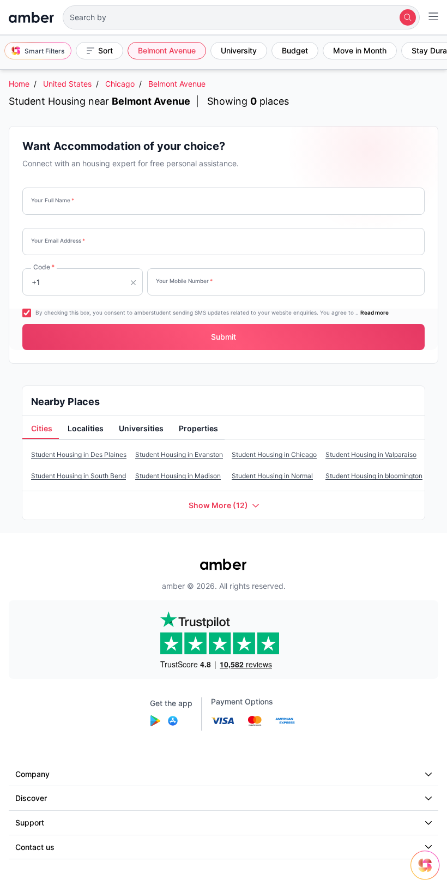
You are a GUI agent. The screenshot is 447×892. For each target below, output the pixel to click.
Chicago (120, 84)
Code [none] (44, 267)
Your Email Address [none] (58, 240)
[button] (241, 17)
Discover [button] (31, 798)
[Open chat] (428, 873)
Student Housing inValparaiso (370, 454)
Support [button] (29, 822)
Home (19, 84)
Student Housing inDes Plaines (78, 454)
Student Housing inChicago (274, 454)
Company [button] (32, 774)
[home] (31, 17)
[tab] (40, 429)
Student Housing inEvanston (179, 454)
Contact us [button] (35, 847)
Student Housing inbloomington (373, 476)
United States (67, 84)
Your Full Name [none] (52, 200)
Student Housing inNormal (272, 476)
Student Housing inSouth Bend (78, 476)
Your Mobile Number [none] (184, 281)
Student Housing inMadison (178, 476)
